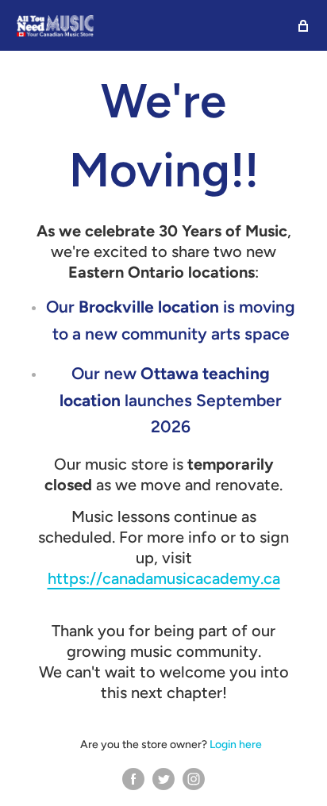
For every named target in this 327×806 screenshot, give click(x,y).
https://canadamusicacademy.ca (164, 578)
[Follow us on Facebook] (133, 778)
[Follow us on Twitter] (163, 778)
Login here (236, 744)
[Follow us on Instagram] (194, 778)
